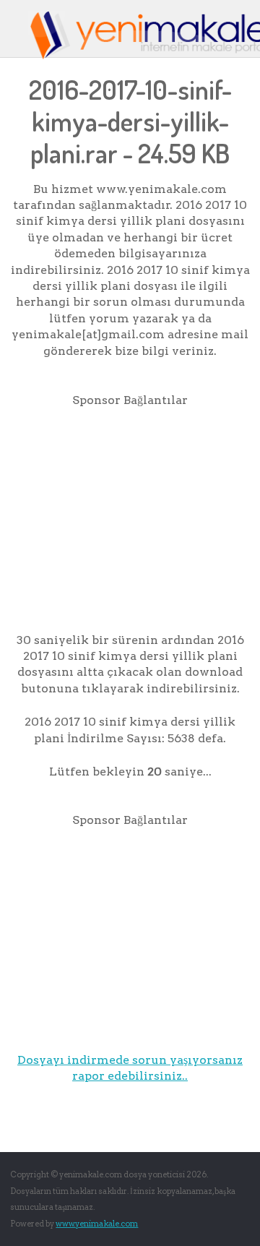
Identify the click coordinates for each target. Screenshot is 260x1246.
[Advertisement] (131, 510)
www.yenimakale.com (97, 1224)
